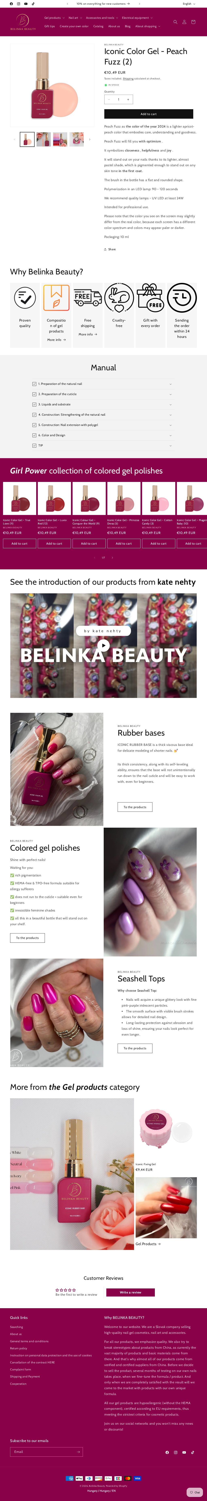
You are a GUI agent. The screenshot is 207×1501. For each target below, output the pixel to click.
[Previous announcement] (67, 4)
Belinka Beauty (97, 1485)
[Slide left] (14, 139)
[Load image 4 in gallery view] (76, 139)
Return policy (18, 1348)
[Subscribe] (78, 1452)
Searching (16, 1327)
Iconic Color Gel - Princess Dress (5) (123, 521)
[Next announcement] (139, 4)
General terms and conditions (29, 1341)
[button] (54, 17)
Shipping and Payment (25, 1376)
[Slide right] (89, 139)
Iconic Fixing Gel (146, 1164)
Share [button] (112, 249)
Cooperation (18, 1384)
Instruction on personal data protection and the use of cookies (51, 1355)
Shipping (128, 78)
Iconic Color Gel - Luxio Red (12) (52, 521)
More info (54, 340)
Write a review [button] (131, 1292)
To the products (135, 807)
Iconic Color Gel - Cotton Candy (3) (157, 521)
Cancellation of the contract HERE (32, 1362)
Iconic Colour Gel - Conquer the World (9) (86, 521)
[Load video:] (103, 645)
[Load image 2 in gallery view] (43, 139)
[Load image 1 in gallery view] (27, 139)
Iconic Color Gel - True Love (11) (17, 521)
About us (16, 1334)
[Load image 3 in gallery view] (60, 139)
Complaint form (20, 1369)
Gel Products (146, 1244)
